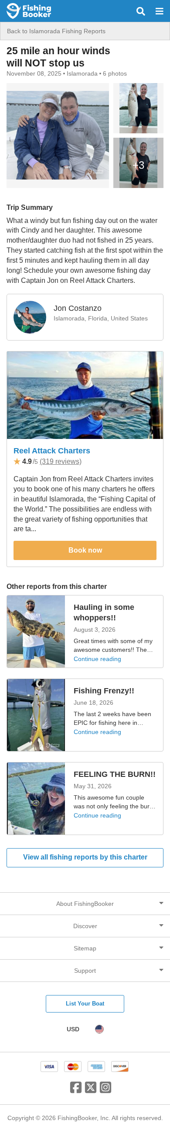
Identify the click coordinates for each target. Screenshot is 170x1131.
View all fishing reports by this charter (85, 857)
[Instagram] (105, 1091)
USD (73, 1029)
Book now (85, 550)
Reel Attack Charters (52, 450)
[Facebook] (75, 1091)
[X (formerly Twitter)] (90, 1091)
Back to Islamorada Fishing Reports (56, 31)
